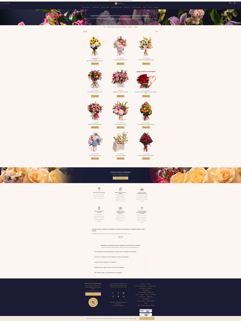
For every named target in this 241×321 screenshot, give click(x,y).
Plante (150, 7)
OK (147, 318)
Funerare (156, 7)
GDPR (146, 303)
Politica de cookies (150, 301)
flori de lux (119, 3)
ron (236, 3)
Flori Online (153, 294)
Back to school (86, 7)
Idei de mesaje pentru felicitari (147, 305)
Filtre (157, 31)
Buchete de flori (105, 7)
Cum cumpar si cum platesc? (145, 288)
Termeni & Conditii (141, 301)
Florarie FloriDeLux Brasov (140, 286)
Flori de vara (95, 7)
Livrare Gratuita (141, 296)
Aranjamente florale (116, 7)
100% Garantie (150, 296)
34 (127, 163)
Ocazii (144, 7)
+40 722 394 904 (6, 3)
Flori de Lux (127, 7)
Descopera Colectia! (120, 178)
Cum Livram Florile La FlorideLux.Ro (145, 292)
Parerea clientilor (145, 290)
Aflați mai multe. (132, 318)
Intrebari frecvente (152, 286)
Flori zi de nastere (136, 7)
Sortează (85, 31)
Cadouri (142, 294)
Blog (138, 305)
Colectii (137, 294)
